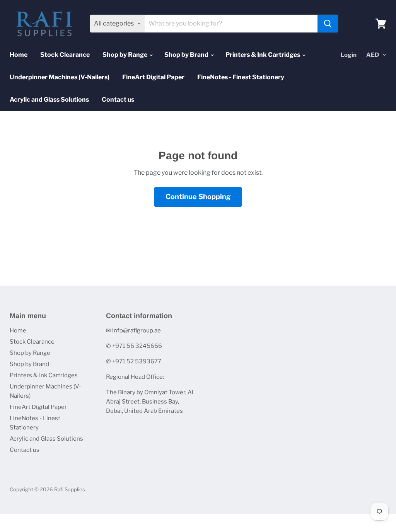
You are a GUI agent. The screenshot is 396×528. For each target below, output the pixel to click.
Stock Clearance (65, 54)
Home (18, 54)
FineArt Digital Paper (153, 77)
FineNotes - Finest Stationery (240, 77)
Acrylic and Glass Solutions (49, 99)
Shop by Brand (187, 54)
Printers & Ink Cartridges (263, 54)
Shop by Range (125, 54)
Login (349, 54)
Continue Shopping (198, 196)
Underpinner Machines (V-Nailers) (59, 77)
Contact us (118, 99)
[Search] (327, 23)
